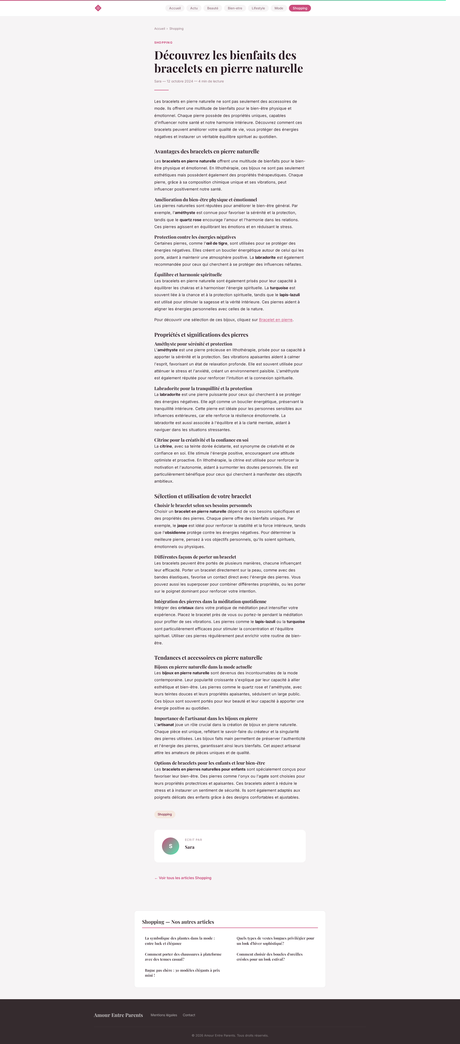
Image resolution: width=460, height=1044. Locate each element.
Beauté (212, 8)
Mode (279, 8)
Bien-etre (235, 8)
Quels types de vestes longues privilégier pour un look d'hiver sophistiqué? (275, 941)
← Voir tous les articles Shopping (183, 878)
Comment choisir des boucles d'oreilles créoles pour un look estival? (270, 957)
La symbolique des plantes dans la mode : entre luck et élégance (180, 941)
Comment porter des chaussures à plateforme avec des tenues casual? (183, 957)
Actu (194, 8)
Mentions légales (164, 1015)
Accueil (175, 8)
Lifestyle (258, 8)
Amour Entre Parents (118, 1014)
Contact (189, 1015)
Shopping (300, 8)
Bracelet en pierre (276, 319)
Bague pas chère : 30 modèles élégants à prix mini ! (182, 973)
